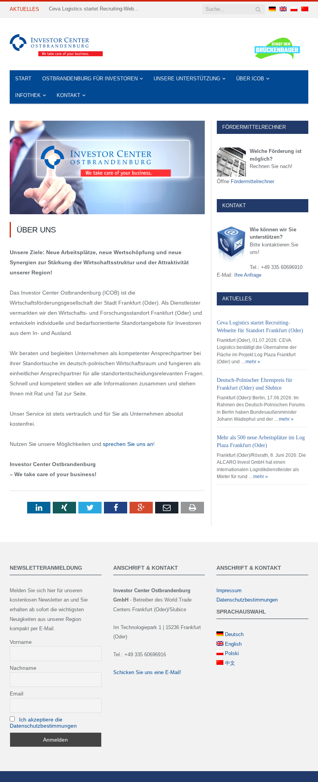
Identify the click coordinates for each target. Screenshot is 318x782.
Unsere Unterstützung (187, 78)
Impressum (229, 590)
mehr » (252, 361)
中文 (230, 663)
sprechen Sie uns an (128, 444)
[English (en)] (283, 9)
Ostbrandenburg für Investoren (90, 78)
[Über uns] (107, 169)
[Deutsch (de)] (272, 9)
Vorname (21, 642)
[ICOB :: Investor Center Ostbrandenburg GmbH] (56, 44)
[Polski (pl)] (293, 9)
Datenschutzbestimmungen (247, 600)
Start (23, 78)
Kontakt (68, 95)
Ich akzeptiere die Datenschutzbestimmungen (43, 722)
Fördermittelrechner (252, 181)
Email (16, 693)
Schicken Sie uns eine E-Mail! (147, 672)
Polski (232, 653)
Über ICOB (250, 78)
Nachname (23, 668)
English (233, 644)
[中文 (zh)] (304, 9)
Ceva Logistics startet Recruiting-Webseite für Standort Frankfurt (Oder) (95, 9)
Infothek (28, 95)
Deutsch (234, 634)
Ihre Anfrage (247, 275)
